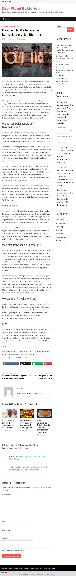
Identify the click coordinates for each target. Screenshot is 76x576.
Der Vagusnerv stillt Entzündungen (63, 202)
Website (5, 539)
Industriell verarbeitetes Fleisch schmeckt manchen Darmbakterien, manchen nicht (43, 426)
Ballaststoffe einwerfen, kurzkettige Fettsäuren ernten (65, 182)
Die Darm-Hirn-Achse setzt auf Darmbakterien (65, 140)
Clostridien (20, 155)
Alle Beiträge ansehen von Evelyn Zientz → (29, 393)
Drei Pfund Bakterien (21, 8)
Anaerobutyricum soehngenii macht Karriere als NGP (62, 81)
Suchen (58, 26)
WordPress (47, 568)
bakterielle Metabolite (63, 220)
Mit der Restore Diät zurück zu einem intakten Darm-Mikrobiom (8, 424)
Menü (7, 19)
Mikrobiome (60, 233)
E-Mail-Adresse (7, 530)
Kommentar (6, 494)
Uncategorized (15, 26)
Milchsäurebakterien (9, 149)
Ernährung (5, 26)
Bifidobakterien (26, 149)
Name (4, 521)
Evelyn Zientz (11, 39)
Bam (54, 568)
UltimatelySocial (52, 575)
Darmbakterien (61, 223)
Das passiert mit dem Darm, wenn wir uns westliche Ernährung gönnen (26, 424)
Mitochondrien (19, 268)
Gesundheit (59, 230)
